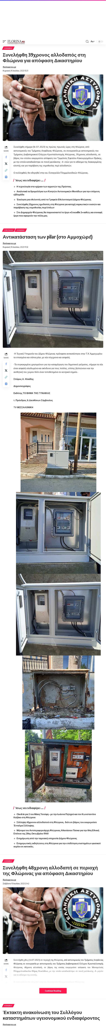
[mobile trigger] (5, 41)
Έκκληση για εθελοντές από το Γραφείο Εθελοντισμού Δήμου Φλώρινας (54, 199)
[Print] (6, 177)
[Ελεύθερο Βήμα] (16, 41)
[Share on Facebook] (6, 157)
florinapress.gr (9, 67)
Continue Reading (53, 990)
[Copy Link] (6, 170)
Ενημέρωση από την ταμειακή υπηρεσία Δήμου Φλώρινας (47, 838)
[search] (87, 41)
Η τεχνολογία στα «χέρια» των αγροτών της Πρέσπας (44, 186)
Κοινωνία (8, 48)
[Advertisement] (53, 19)
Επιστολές (8, 230)
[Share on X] (6, 163)
